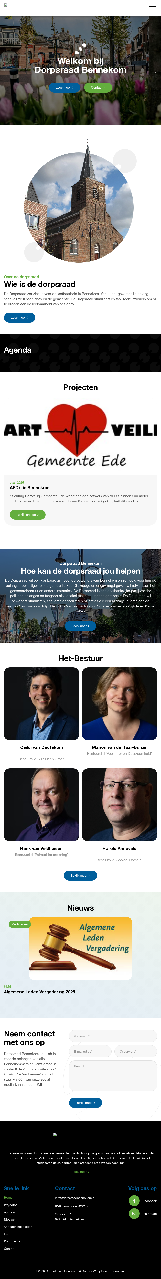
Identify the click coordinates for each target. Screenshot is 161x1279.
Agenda (9, 1212)
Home (8, 1197)
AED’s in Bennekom (29, 488)
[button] (152, 8)
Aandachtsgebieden (18, 1226)
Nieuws (9, 1219)
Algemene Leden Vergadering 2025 (39, 992)
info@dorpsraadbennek (71, 1198)
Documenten (13, 1241)
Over (7, 1234)
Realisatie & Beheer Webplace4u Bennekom (95, 1271)
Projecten (10, 1205)
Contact (9, 1248)
